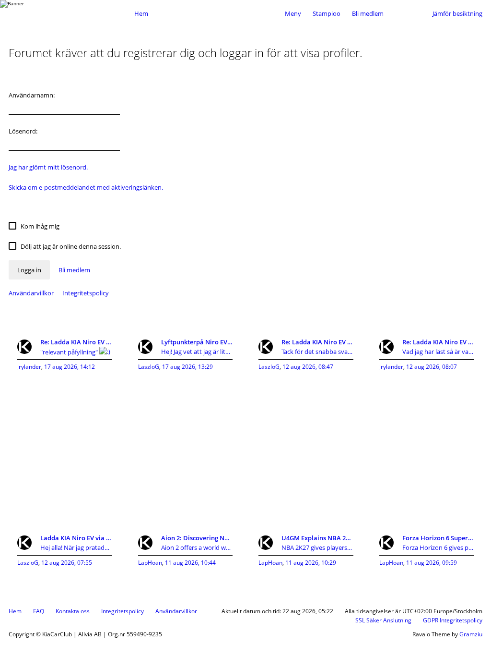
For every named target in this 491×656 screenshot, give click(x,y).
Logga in (29, 270)
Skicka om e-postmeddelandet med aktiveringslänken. (86, 187)
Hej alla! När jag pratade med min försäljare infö (76, 547)
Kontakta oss (73, 611)
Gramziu (470, 634)
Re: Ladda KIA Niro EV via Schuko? (76, 342)
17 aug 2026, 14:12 (69, 367)
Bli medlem (368, 13)
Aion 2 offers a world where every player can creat (197, 547)
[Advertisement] (245, 447)
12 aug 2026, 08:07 (431, 367)
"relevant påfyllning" (69, 352)
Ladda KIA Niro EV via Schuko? (76, 538)
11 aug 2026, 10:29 (310, 563)
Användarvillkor (31, 293)
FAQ (38, 611)
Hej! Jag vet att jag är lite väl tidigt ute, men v (197, 351)
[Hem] (69, 13)
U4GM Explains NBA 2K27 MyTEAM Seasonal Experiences (317, 538)
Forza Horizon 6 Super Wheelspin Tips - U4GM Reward (438, 538)
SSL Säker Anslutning (383, 620)
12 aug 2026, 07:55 (66, 563)
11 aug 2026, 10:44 (190, 563)
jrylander (29, 367)
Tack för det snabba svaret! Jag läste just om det (317, 351)
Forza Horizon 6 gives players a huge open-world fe (438, 547)
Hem (15, 611)
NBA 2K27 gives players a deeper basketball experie (317, 547)
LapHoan (150, 563)
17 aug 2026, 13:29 (187, 367)
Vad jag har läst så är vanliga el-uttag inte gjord (438, 351)
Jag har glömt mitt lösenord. (48, 167)
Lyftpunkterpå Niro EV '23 (197, 342)
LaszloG (148, 367)
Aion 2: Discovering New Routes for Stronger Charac (197, 538)
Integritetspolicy (85, 293)
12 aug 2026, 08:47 (307, 367)
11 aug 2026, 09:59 (431, 563)
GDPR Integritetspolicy (452, 620)
